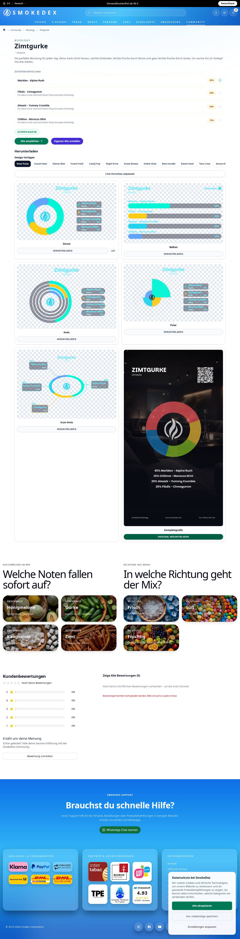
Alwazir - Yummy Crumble (33, 105)
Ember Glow (150, 163)
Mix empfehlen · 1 (31, 141)
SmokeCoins (171, 22)
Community (195, 22)
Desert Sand (187, 163)
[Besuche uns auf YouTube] (159, 927)
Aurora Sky (221, 163)
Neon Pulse (23, 163)
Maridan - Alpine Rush (31, 80)
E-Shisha (59, 22)
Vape (127, 22)
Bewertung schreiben (40, 756)
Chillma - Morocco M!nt (32, 119)
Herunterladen (62, 250)
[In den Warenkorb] (220, 80)
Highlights (145, 22)
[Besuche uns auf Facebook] (149, 927)
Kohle (93, 22)
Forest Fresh (77, 163)
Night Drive (112, 163)
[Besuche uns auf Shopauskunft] (142, 894)
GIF (113, 250)
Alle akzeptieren (202, 905)
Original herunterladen (173, 536)
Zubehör (110, 22)
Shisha (40, 22)
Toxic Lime (204, 163)
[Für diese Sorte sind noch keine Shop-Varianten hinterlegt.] (220, 93)
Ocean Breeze (131, 163)
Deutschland (227, 3)
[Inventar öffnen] (224, 12)
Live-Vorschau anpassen (120, 173)
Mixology (30, 30)
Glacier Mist (59, 163)
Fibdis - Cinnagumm (30, 91)
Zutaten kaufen (27, 131)
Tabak (77, 22)
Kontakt (172, 863)
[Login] (216, 12)
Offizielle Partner (177, 869)
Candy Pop (94, 163)
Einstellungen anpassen (202, 926)
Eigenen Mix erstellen (67, 141)
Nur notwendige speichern (202, 916)
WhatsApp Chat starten (122, 830)
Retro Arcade (168, 163)
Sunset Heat (40, 163)
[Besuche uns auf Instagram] (138, 927)
